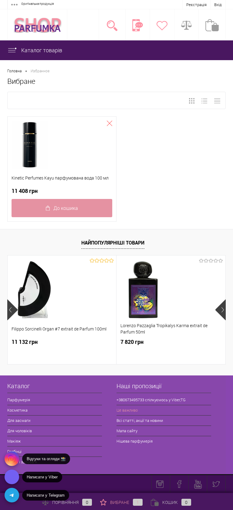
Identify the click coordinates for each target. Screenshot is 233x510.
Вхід (218, 4)
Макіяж (14, 441)
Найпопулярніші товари (112, 242)
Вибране (124, 502)
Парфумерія (18, 399)
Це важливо (127, 410)
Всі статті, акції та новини (139, 420)
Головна (14, 70)
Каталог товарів (41, 50)
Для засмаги (18, 420)
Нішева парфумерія (134, 441)
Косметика (17, 410)
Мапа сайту (126, 430)
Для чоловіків (19, 430)
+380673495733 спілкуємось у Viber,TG (151, 399)
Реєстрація (196, 4)
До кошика (65, 208)
